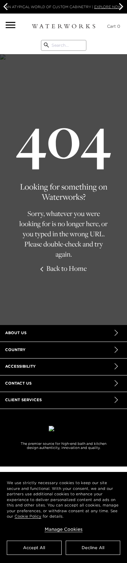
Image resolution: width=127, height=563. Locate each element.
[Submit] (46, 45)
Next (120, 6)
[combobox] (63, 45)
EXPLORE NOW (108, 7)
